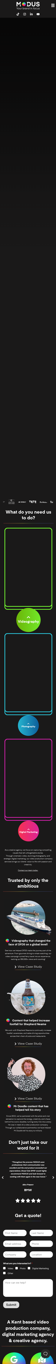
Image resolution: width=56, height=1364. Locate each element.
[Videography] (28, 617)
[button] (53, 5)
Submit (11, 1305)
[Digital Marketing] (28, 829)
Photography (28, 727)
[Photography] (28, 724)
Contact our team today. (28, 870)
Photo (23, 1268)
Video (10, 1268)
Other (10, 1273)
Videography (28, 621)
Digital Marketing (28, 832)
